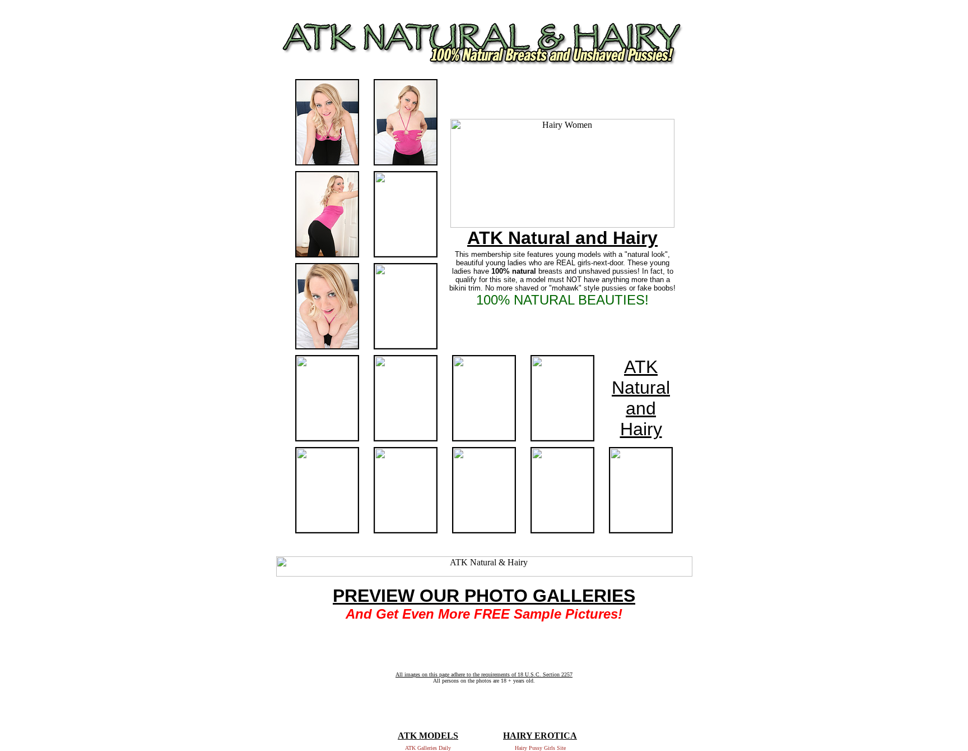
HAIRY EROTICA (540, 735)
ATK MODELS (428, 735)
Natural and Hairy (641, 408)
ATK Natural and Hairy (562, 238)
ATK (641, 367)
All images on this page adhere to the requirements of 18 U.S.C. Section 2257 (484, 674)
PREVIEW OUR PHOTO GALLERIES (484, 596)
